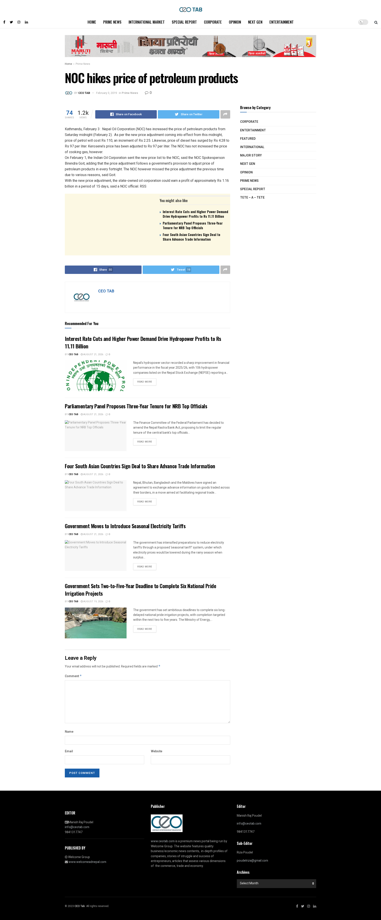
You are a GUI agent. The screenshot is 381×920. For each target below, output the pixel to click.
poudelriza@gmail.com (252, 860)
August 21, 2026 (93, 354)
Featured (248, 138)
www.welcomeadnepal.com (87, 862)
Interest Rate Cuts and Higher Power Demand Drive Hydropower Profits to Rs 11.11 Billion (195, 214)
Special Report (184, 22)
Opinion (235, 22)
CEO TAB (84, 93)
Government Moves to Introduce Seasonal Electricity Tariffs (125, 526)
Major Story (251, 155)
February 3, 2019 (106, 93)
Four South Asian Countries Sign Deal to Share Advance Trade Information (191, 237)
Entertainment (281, 22)
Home (92, 22)
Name (69, 731)
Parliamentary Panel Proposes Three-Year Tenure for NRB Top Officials (193, 225)
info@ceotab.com (77, 827)
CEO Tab (73, 354)
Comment (73, 676)
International (252, 147)
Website (156, 751)
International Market (147, 22)
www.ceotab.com (163, 841)
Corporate (213, 22)
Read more (144, 382)
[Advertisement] (147, 279)
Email (69, 751)
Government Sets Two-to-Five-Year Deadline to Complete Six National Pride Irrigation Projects (140, 589)
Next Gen (255, 22)
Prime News (112, 22)
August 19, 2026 (93, 601)
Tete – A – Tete (252, 197)
